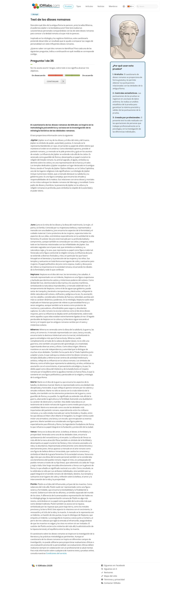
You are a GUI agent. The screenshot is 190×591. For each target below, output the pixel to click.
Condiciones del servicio (56, 553)
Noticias (101, 6)
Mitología (35, 14)
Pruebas (68, 6)
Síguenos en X (110, 569)
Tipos (78, 6)
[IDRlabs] (46, 8)
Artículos (89, 6)
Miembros (113, 6)
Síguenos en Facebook (114, 565)
